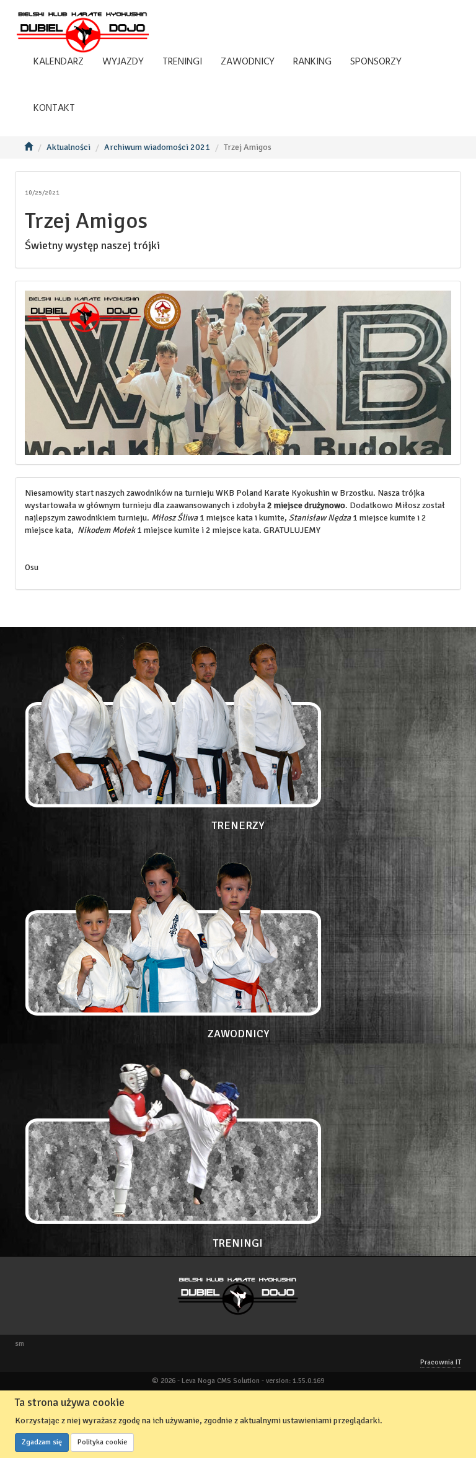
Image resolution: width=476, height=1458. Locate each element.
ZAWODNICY (248, 62)
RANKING (312, 62)
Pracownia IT (440, 1362)
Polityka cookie (102, 1442)
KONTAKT (54, 108)
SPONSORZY (376, 62)
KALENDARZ (58, 62)
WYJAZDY (123, 62)
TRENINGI (182, 62)
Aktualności (68, 147)
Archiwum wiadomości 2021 (157, 147)
